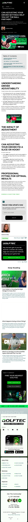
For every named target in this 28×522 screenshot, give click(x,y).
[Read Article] (14, 279)
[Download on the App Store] (19, 452)
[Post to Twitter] (26, 238)
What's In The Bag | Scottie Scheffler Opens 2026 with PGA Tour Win (13, 352)
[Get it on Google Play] (9, 452)
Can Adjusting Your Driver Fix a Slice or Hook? (13, 64)
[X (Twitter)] (8, 429)
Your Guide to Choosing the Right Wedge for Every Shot (12, 290)
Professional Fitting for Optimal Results (13, 67)
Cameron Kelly (9, 28)
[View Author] (14, 228)
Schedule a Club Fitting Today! (10, 194)
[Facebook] (17, 429)
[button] (24, 2)
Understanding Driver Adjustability (10, 59)
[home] (7, 3)
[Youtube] (12, 429)
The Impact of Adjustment (11, 61)
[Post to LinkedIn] (22, 238)
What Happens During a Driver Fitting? (14, 321)
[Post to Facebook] (24, 238)
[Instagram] (3, 429)
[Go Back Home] (2, 7)
